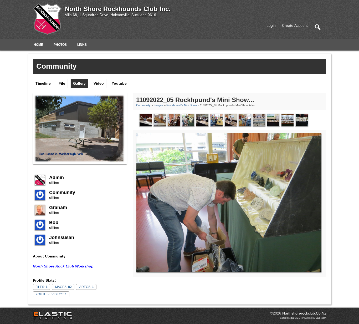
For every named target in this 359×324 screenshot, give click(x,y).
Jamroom (321, 318)
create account (295, 25)
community (62, 192)
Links (82, 45)
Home (38, 45)
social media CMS (290, 318)
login (271, 25)
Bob (53, 222)
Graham (58, 207)
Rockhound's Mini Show (181, 105)
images (158, 105)
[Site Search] (317, 27)
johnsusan (61, 237)
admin (56, 177)
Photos (60, 45)
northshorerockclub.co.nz (304, 313)
